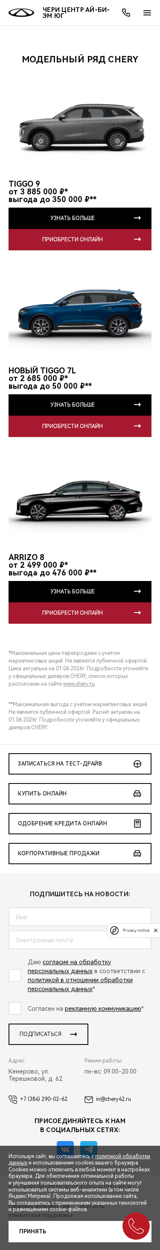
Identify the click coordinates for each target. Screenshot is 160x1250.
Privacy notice (136, 930)
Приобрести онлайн (72, 240)
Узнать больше (72, 218)
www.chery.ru (79, 684)
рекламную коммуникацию (103, 1008)
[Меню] (147, 13)
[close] (155, 930)
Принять (32, 1232)
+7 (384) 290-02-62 (43, 1099)
